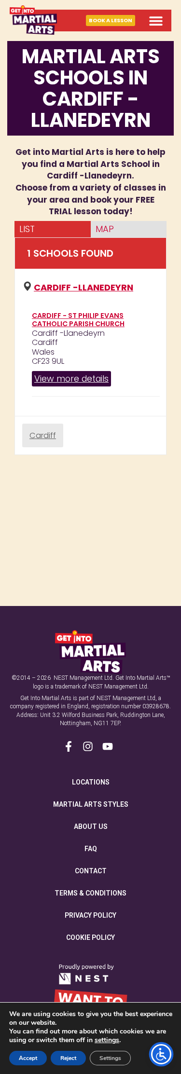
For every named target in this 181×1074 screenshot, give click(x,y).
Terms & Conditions (90, 893)
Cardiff (42, 435)
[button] (156, 20)
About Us (91, 826)
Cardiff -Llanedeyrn (83, 287)
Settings (110, 1058)
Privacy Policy (90, 915)
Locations (91, 782)
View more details (71, 378)
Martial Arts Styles (90, 804)
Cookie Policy (90, 937)
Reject (68, 1058)
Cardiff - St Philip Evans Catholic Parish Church (78, 320)
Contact (91, 871)
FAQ (90, 849)
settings (107, 1040)
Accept (28, 1058)
